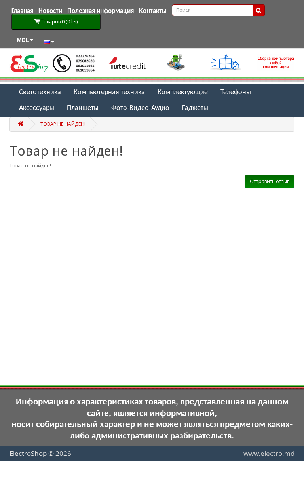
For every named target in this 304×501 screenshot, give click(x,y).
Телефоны (235, 92)
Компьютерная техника (109, 92)
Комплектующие (183, 92)
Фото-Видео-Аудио (140, 108)
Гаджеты (195, 108)
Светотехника (40, 92)
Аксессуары (36, 108)
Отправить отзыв (269, 181)
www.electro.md (268, 453)
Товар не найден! (63, 124)
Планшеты (83, 108)
